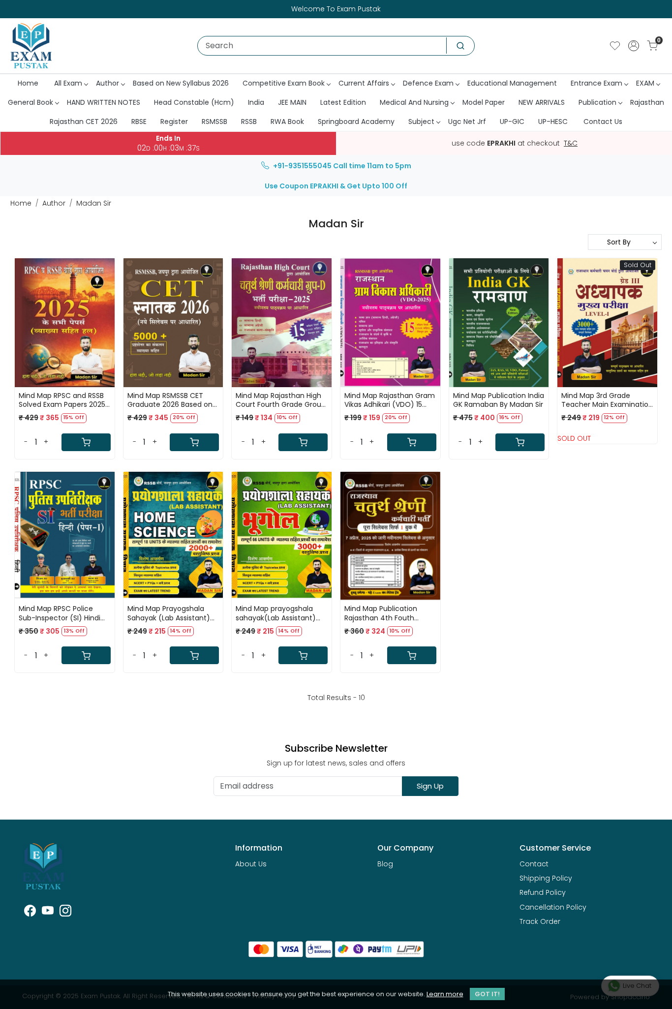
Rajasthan (647, 102)
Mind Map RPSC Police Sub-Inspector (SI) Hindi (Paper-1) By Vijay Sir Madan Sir (59, 613)
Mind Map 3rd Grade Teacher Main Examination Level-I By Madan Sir (607, 400)
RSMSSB (214, 121)
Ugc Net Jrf (467, 121)
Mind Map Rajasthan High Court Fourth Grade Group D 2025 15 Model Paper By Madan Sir (281, 400)
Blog (385, 864)
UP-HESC (553, 121)
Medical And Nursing (414, 102)
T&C (571, 143)
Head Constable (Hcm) (194, 102)
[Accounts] (633, 45)
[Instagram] (65, 912)
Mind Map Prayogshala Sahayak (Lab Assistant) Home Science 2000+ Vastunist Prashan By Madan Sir (168, 613)
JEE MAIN (292, 102)
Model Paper (483, 102)
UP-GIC (512, 121)
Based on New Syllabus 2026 (181, 83)
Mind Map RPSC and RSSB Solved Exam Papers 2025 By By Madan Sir (62, 400)
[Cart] (86, 442)
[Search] (460, 46)
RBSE (139, 121)
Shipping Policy (545, 878)
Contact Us (602, 121)
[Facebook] (30, 912)
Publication (597, 102)
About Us (251, 864)
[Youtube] (48, 912)
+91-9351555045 (302, 166)
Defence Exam (428, 83)
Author (107, 83)
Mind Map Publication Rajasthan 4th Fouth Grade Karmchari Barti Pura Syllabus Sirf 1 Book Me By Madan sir (384, 613)
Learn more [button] (445, 994)
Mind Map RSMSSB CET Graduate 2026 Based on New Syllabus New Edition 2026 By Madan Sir (170, 400)
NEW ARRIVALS (542, 102)
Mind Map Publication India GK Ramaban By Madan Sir (498, 400)
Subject (421, 121)
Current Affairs (363, 83)
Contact (534, 864)
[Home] (31, 45)
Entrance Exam (596, 83)
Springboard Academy (356, 121)
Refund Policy (542, 892)
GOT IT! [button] (487, 994)
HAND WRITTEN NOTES (103, 102)
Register (174, 121)
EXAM (645, 83)
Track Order (539, 921)
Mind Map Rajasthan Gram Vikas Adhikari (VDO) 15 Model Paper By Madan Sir (389, 400)
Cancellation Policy (552, 907)
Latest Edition (343, 102)
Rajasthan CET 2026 (84, 121)
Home (28, 83)
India (256, 102)
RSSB (249, 121)
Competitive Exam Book (284, 83)
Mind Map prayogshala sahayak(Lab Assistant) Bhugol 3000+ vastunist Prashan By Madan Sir (276, 613)
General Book (30, 102)
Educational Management (512, 83)
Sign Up (430, 786)
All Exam (68, 83)
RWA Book (287, 121)
